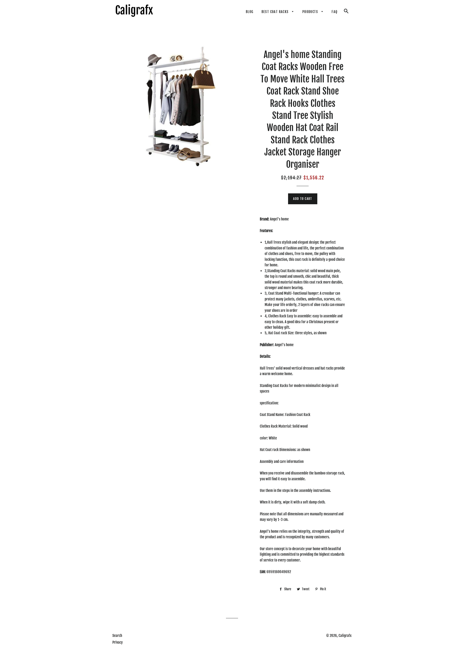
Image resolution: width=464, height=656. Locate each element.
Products (310, 12)
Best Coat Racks (275, 12)
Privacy (117, 642)
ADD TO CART (302, 199)
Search (117, 635)
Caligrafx (345, 635)
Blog (250, 12)
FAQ (334, 12)
